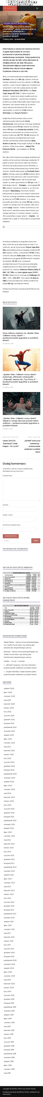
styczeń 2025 (9, 762)
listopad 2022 (9, 863)
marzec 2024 (9, 801)
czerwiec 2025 (9, 743)
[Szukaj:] (21, 540)
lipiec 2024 (8, 785)
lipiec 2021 (8, 925)
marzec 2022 (9, 894)
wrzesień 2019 (9, 1011)
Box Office (14, 24)
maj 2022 (7, 886)
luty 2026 (7, 712)
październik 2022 (10, 867)
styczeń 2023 (9, 855)
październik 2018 (10, 1053)
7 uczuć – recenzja (18, 661)
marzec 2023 (9, 848)
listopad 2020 (9, 956)
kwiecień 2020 (9, 984)
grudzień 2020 (9, 952)
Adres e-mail (8, 515)
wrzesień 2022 (9, 871)
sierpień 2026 (9, 688)
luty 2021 (7, 945)
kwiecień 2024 (9, 797)
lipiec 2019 (8, 1018)
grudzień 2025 (9, 719)
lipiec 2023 (8, 832)
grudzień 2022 (9, 859)
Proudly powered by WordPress (13, 1092)
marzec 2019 (8, 1034)
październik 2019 (10, 1007)
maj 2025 (7, 747)
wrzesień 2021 (9, 917)
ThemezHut (6, 1094)
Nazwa (5, 505)
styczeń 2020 (9, 995)
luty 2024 (7, 805)
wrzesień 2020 (9, 964)
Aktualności (7, 24)
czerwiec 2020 (9, 976)
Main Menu (11, 8)
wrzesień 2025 (9, 731)
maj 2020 (7, 980)
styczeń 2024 (9, 809)
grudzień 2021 (9, 906)
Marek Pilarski (21, 39)
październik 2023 (10, 820)
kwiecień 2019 (9, 1030)
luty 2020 (7, 991)
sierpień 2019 (9, 1015)
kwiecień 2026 (9, 704)
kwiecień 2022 (9, 890)
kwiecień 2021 (9, 937)
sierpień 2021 (9, 921)
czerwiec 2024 (9, 789)
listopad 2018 (9, 1050)
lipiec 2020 (8, 972)
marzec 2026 (9, 708)
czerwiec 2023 (9, 836)
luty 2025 (7, 758)
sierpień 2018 (9, 1061)
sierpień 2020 (9, 968)
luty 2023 (7, 851)
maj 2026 (7, 700)
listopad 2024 (9, 770)
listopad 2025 (9, 723)
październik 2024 (10, 774)
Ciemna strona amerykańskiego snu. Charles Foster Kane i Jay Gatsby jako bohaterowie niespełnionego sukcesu (21, 645)
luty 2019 (7, 1038)
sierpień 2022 (9, 875)
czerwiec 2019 (9, 1022)
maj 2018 (7, 1073)
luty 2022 (7, 898)
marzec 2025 (9, 754)
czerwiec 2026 (9, 696)
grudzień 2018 (9, 1046)
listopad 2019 (9, 1003)
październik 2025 (10, 727)
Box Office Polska (22, 24)
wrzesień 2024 (9, 778)
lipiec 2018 (8, 1065)
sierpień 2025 (9, 735)
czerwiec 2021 (9, 929)
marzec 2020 (9, 987)
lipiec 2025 (8, 739)
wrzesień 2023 (9, 824)
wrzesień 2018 (9, 1057)
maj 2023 (7, 840)
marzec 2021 (8, 941)
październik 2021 (10, 914)
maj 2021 (7, 933)
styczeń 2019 (9, 1042)
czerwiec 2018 (9, 1069)
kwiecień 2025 (9, 750)
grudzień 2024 (9, 766)
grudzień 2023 (9, 813)
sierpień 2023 (9, 828)
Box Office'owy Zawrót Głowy (25, 1089)
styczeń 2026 (9, 715)
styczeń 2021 (9, 949)
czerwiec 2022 (9, 883)
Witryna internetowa (11, 525)
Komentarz (8, 476)
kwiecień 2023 (9, 844)
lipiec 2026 (8, 692)
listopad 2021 (9, 910)
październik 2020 (10, 960)
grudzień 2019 (9, 999)
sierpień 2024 (9, 781)
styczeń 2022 (9, 902)
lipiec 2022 (8, 879)
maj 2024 (7, 793)
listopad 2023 (9, 817)
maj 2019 (7, 1026)
